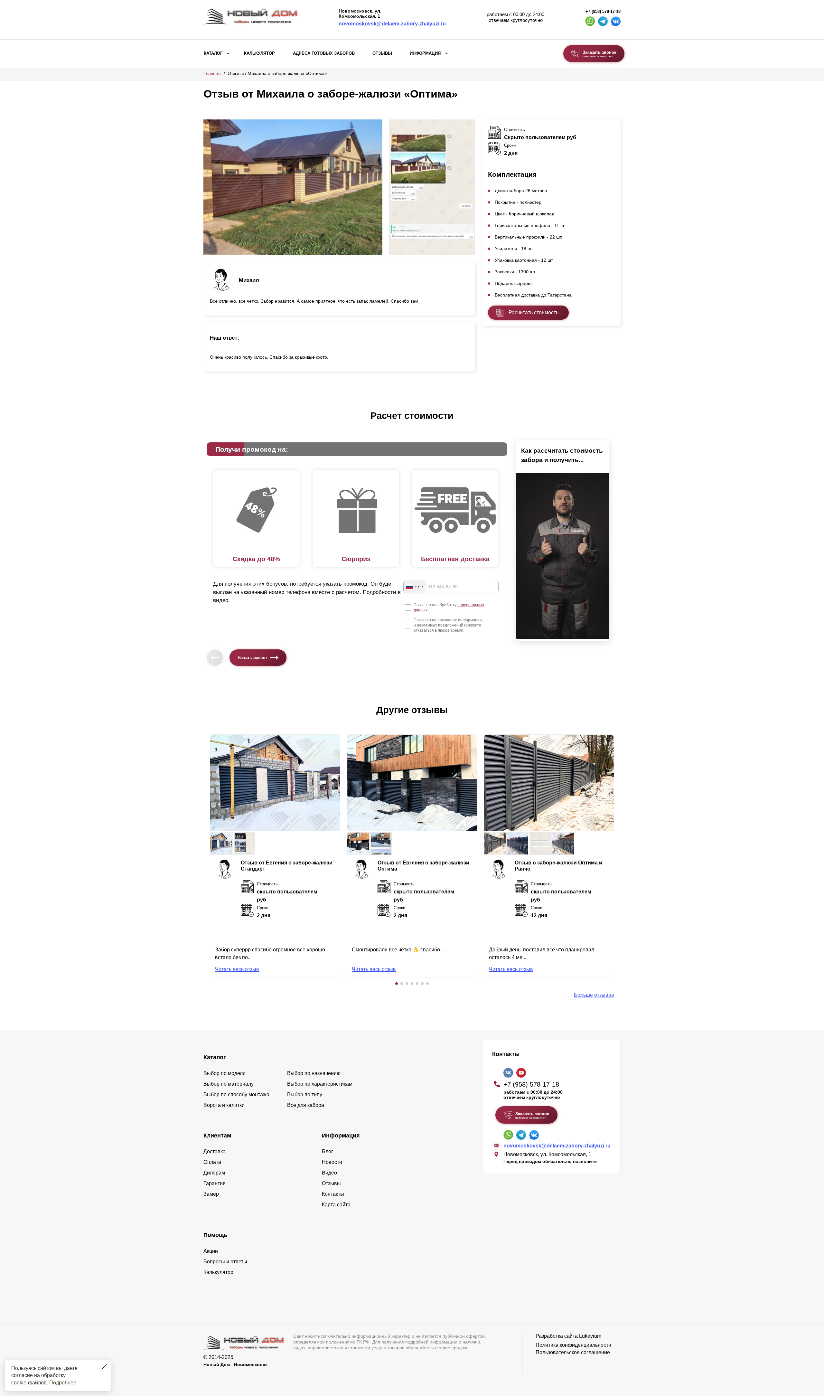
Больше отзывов (594, 995)
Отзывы (382, 53)
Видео (329, 1172)
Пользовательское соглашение (573, 1352)
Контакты (333, 1194)
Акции (210, 1251)
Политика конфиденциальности (573, 1345)
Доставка (214, 1151)
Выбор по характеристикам (319, 1084)
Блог (327, 1151)
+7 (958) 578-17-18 (603, 11)
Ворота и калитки (224, 1105)
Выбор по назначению (314, 1073)
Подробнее (62, 1382)
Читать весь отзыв (237, 969)
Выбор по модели (224, 1073)
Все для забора (305, 1105)
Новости (332, 1162)
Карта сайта (336, 1204)
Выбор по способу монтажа (236, 1094)
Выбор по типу (304, 1094)
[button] (396, 983)
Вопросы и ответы (225, 1261)
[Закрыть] (104, 1367)
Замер (211, 1194)
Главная (212, 73)
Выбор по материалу (228, 1084)
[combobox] (415, 586)
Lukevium (590, 1336)
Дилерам (214, 1172)
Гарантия (214, 1183)
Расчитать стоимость (533, 312)
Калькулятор (259, 53)
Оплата (212, 1162)
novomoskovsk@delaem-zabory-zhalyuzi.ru (392, 23)
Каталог (213, 53)
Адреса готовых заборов (324, 53)
